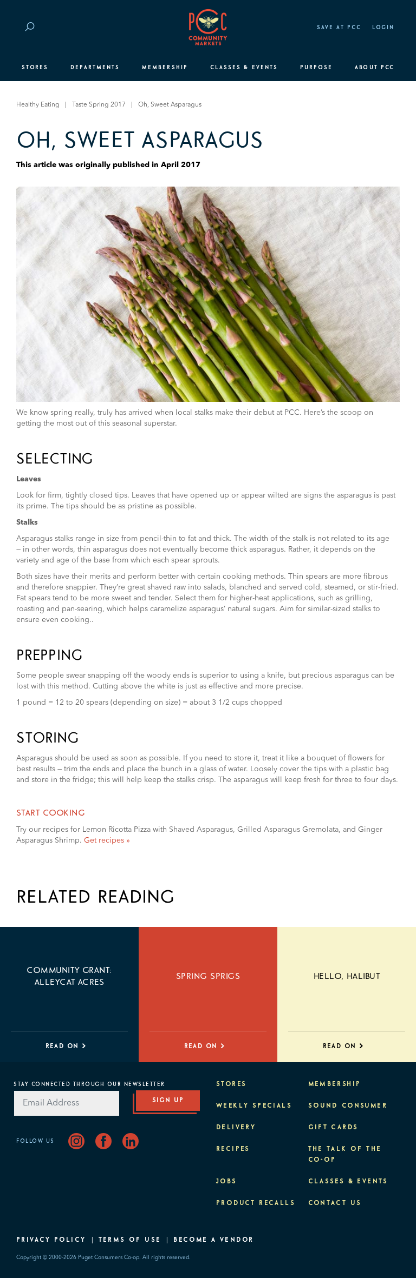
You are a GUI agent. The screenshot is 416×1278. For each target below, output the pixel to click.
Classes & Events (244, 67)
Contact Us (335, 1203)
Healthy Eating (38, 105)
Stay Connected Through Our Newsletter (89, 1084)
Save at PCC (339, 27)
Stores (35, 67)
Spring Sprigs (208, 976)
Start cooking (50, 813)
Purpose (316, 67)
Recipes (233, 1149)
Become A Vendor (213, 1240)
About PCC (374, 67)
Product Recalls (255, 1203)
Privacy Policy (51, 1240)
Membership (165, 67)
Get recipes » (107, 840)
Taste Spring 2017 (99, 105)
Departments (95, 67)
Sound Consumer (348, 1106)
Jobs (226, 1181)
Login (383, 27)
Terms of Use (130, 1240)
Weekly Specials (254, 1106)
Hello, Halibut (347, 976)
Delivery (236, 1127)
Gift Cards (333, 1127)
